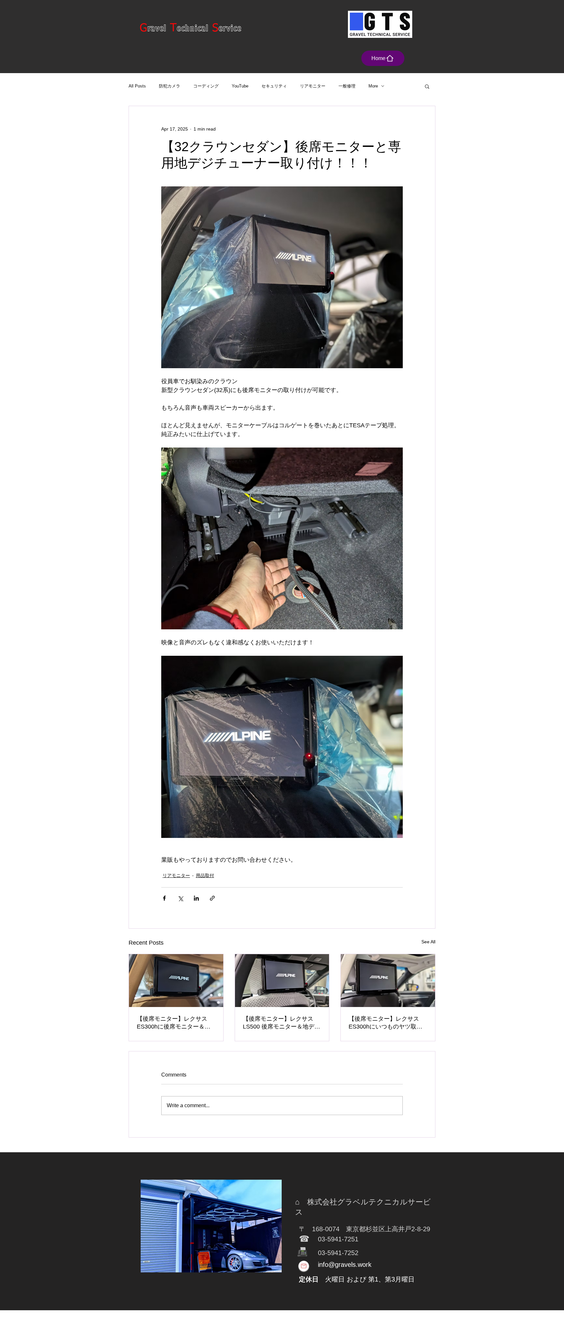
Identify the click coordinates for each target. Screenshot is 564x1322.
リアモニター (312, 86)
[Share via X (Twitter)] (180, 898)
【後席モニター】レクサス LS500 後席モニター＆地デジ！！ (278, 1023)
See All (428, 941)
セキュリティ (274, 86)
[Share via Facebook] (164, 898)
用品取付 (205, 875)
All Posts (137, 86)
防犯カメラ (169, 86)
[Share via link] (212, 898)
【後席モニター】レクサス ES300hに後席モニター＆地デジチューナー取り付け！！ (175, 1023)
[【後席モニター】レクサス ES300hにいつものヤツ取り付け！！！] (388, 980)
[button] (427, 86)
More (373, 86)
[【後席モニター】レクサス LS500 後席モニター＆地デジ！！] (282, 980)
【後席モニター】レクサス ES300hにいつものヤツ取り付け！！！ (385, 1023)
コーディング (206, 86)
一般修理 (346, 86)
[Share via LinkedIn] (196, 898)
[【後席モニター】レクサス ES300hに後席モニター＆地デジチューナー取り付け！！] (176, 980)
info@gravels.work (344, 1264)
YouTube (240, 86)
